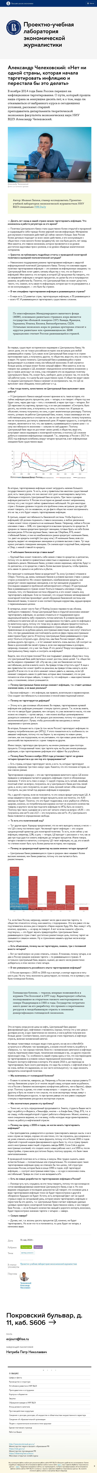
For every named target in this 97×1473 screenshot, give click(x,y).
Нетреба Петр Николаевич (26, 1352)
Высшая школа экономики (22, 3)
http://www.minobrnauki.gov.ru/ (22, 1444)
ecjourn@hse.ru (17, 1339)
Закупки (12, 1398)
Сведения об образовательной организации (27, 1419)
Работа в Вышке (15, 1432)
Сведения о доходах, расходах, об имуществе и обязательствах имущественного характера (47, 1415)
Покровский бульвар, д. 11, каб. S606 (44, 1319)
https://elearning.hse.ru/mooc (21, 1453)
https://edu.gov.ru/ (17, 1448)
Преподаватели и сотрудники (21, 1390)
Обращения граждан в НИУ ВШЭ (22, 1402)
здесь (59, 1465)
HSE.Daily (40, 206)
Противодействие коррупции (21, 1411)
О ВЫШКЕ (14, 1373)
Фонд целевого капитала (19, 1407)
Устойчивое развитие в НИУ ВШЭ (23, 1386)
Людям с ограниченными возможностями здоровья (30, 1423)
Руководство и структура (19, 1382)
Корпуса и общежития (18, 1394)
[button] (43, 1370)
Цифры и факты (15, 1377)
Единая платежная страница (20, 1427)
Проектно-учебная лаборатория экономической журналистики (48, 1264)
